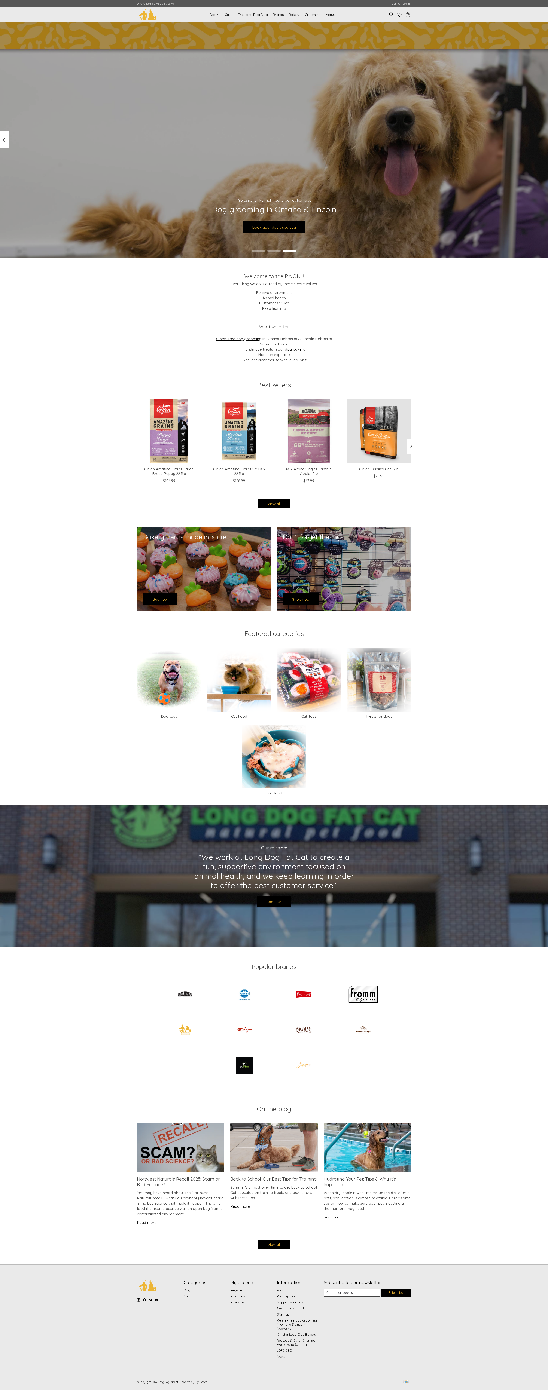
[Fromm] (363, 994)
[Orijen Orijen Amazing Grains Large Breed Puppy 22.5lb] (169, 431)
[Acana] (185, 994)
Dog (187, 1290)
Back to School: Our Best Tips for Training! (273, 1179)
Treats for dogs (379, 716)
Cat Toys (308, 716)
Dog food (274, 793)
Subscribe (396, 1293)
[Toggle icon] (391, 15)
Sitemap (283, 1314)
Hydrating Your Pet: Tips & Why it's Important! (360, 1181)
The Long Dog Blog (253, 15)
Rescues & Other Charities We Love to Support (296, 1342)
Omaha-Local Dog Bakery (296, 1334)
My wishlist (237, 1302)
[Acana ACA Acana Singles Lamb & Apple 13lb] (309, 431)
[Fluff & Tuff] (304, 994)
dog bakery (295, 349)
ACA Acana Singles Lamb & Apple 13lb (309, 471)
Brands (278, 15)
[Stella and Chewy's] (363, 1030)
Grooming (312, 15)
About (330, 15)
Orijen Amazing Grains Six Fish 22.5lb (239, 471)
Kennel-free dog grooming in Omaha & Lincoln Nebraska (297, 1324)
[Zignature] (304, 1065)
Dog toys (169, 716)
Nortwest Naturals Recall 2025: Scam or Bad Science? (178, 1181)
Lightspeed (201, 1382)
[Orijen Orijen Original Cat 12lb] (379, 431)
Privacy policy (287, 1296)
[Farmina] (244, 994)
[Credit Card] (406, 1382)
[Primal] (304, 1030)
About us (274, 901)
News (281, 1356)
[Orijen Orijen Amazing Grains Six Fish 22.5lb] (239, 431)
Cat (186, 1296)
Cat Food (239, 716)
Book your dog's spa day (274, 227)
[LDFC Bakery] (185, 1030)
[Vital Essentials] (244, 1065)
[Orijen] (244, 1030)
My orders (237, 1296)
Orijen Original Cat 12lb (379, 469)
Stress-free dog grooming (238, 338)
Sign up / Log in (401, 3)
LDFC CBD (284, 1351)
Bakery (294, 15)
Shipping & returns (290, 1302)
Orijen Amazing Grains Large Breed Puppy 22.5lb (169, 471)
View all (274, 503)
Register (236, 1290)
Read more (146, 1222)
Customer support (290, 1308)
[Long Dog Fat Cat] (147, 15)
